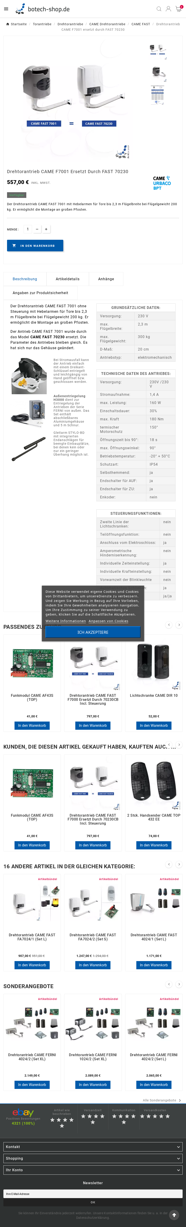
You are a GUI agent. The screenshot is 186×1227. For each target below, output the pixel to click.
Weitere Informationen (66, 621)
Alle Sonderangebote (163, 1100)
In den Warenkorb (32, 725)
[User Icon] (168, 8)
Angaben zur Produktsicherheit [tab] (40, 293)
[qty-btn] (46, 229)
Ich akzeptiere (93, 632)
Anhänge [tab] (106, 279)
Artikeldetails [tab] (68, 279)
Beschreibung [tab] (25, 279)
